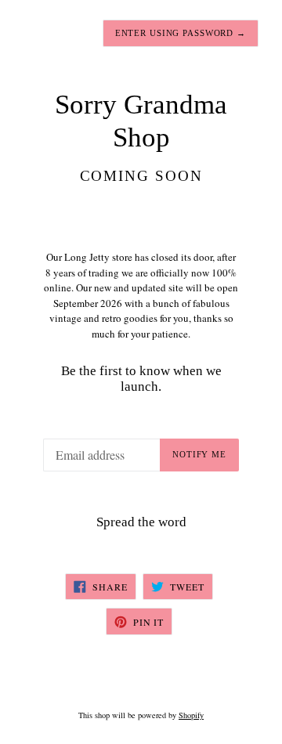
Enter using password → (180, 33)
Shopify (191, 715)
